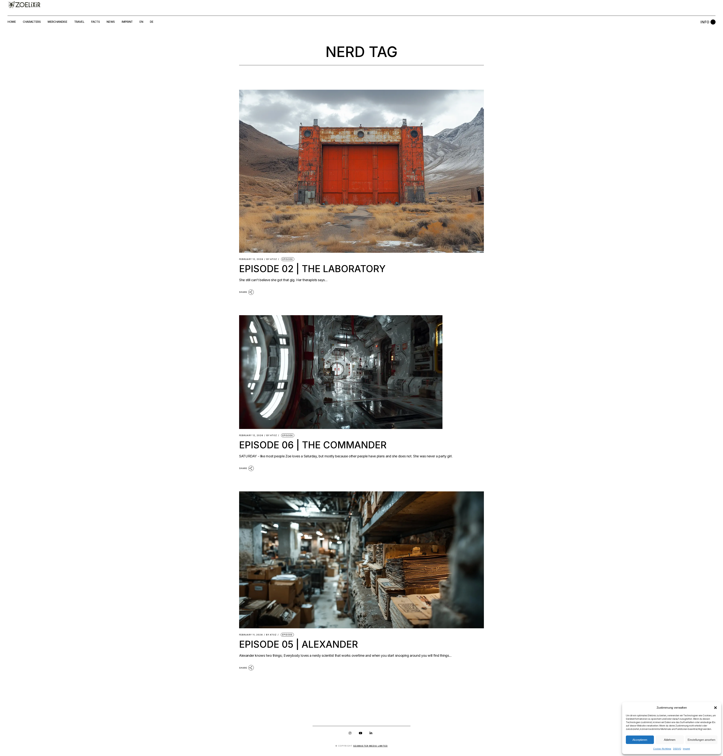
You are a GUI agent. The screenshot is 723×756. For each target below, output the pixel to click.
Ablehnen (669, 739)
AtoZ (271, 259)
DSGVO (677, 748)
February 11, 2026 (251, 635)
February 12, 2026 (251, 259)
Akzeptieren (639, 739)
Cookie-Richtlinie (662, 748)
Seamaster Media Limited (370, 746)
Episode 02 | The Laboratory (312, 268)
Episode (287, 259)
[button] (715, 708)
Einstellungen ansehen (701, 739)
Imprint (686, 748)
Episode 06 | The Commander (313, 445)
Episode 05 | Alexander (298, 644)
